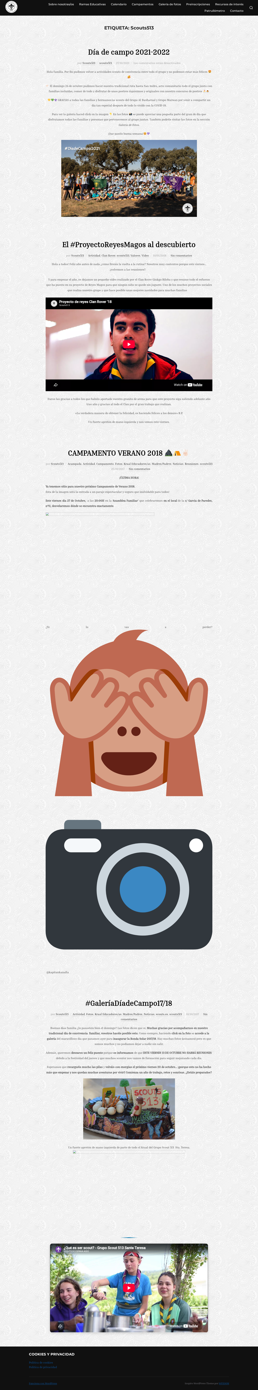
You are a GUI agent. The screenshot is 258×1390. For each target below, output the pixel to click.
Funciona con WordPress (43, 1383)
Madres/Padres (161, 463)
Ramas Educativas (92, 4)
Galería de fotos (170, 4)
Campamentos (142, 4)
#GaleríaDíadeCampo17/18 (128, 1002)
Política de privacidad (43, 1367)
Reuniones (192, 463)
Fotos (118, 463)
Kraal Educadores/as (137, 463)
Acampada (74, 463)
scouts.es (162, 1014)
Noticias (178, 463)
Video (145, 255)
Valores (135, 255)
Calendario (119, 4)
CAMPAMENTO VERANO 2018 (116, 452)
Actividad (94, 255)
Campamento (105, 463)
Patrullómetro (214, 10)
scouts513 (105, 63)
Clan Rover (108, 255)
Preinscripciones (198, 4)
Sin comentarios (181, 255)
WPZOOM (224, 1383)
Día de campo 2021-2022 (129, 51)
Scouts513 (88, 63)
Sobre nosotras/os (61, 4)
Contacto (236, 10)
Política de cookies (41, 1362)
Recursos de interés (229, 4)
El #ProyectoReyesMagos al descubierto (129, 244)
